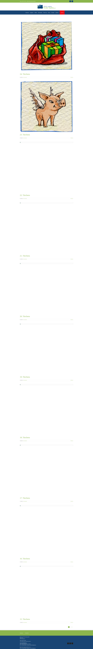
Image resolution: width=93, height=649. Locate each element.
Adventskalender (25, 77)
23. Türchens (25, 135)
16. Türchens (25, 559)
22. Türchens (25, 195)
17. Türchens (25, 498)
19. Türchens (25, 377)
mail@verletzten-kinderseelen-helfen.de (31, 1)
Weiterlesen (72, 77)
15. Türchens (25, 619)
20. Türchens (25, 316)
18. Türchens (25, 437)
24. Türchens (25, 74)
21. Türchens (25, 256)
